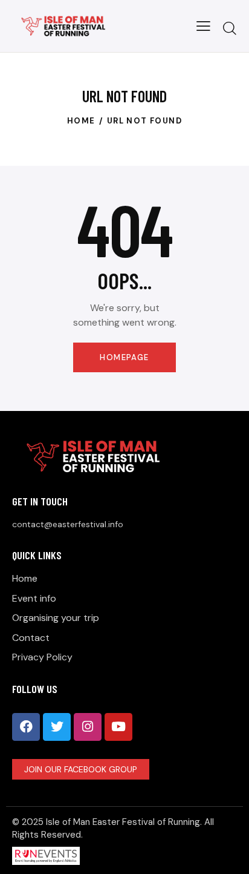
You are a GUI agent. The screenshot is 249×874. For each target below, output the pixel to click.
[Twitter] (57, 727)
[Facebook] (26, 727)
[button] (203, 26)
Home (81, 121)
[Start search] (230, 27)
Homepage (124, 357)
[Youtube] (118, 727)
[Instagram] (88, 727)
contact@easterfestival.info (67, 524)
